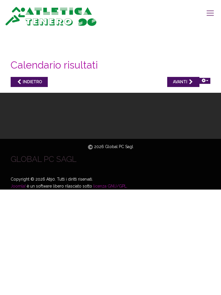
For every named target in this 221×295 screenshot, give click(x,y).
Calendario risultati (54, 65)
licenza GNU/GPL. (110, 186)
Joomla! (18, 186)
